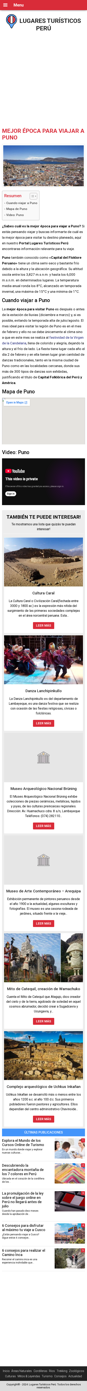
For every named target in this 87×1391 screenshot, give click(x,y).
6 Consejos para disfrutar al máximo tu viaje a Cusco (23, 1227)
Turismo (47, 1376)
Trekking (62, 1371)
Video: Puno (15, 215)
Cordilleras (40, 1371)
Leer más (43, 625)
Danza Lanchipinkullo (43, 691)
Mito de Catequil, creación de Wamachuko (43, 989)
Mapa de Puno (16, 209)
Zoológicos (76, 1371)
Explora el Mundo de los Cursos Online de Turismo (23, 1142)
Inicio (6, 1371)
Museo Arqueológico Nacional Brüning (44, 788)
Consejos (60, 1376)
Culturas (10, 1376)
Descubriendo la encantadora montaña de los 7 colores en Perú (23, 1169)
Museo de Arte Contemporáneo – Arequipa (43, 891)
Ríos (52, 1371)
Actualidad (75, 1376)
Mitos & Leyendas (29, 1376)
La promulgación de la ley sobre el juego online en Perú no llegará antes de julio (23, 1199)
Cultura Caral (43, 593)
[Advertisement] (43, 77)
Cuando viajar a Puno (21, 203)
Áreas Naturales (21, 1371)
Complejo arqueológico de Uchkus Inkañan (44, 1086)
